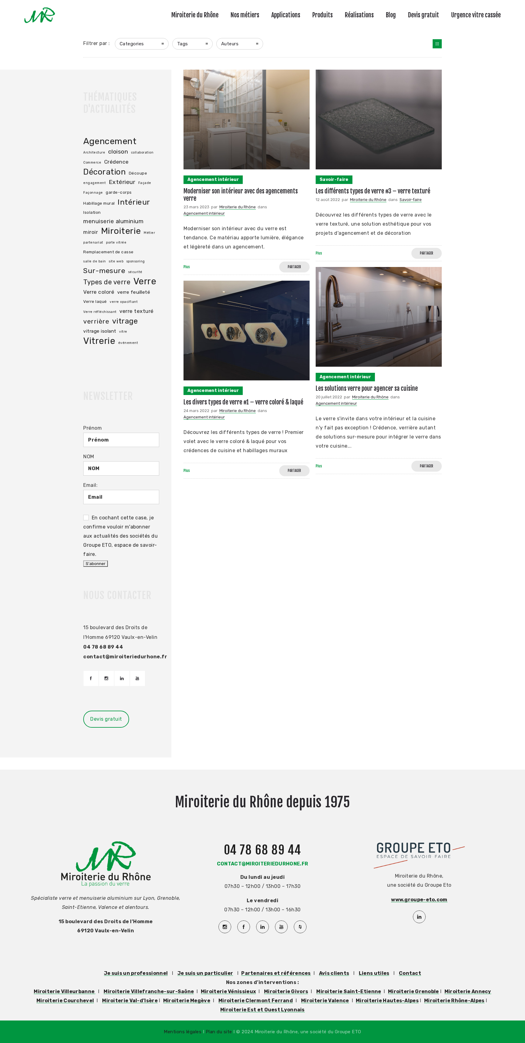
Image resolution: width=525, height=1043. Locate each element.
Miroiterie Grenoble (413, 991)
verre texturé (136, 311)
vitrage (125, 321)
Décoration (104, 171)
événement (128, 343)
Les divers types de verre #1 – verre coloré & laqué (243, 402)
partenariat (93, 242)
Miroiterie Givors (286, 991)
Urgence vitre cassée (476, 15)
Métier (149, 233)
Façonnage (93, 193)
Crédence (116, 162)
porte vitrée (116, 242)
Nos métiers (245, 15)
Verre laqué (95, 301)
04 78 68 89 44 (262, 850)
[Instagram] (106, 678)
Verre (144, 281)
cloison (118, 151)
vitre (123, 332)
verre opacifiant (124, 302)
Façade (144, 183)
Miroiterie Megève (186, 1000)
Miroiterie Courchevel (65, 1000)
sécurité (135, 272)
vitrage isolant (99, 331)
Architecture (94, 152)
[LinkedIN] (121, 678)
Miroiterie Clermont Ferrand (255, 1000)
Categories (132, 44)
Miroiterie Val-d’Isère (130, 1000)
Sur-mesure (104, 270)
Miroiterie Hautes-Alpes (387, 1000)
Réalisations (359, 15)
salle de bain (94, 261)
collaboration (142, 152)
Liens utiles (374, 973)
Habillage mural (99, 203)
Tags (182, 44)
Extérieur (122, 181)
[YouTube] (137, 678)
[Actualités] (437, 43)
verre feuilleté (133, 292)
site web (116, 261)
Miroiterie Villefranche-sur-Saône (149, 991)
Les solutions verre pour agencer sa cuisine (367, 388)
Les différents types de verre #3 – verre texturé (373, 191)
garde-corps (119, 192)
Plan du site (219, 1031)
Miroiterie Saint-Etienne (348, 991)
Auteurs (230, 44)
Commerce (92, 163)
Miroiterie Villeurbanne (64, 991)
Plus (187, 267)
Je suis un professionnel (136, 973)
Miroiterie (121, 230)
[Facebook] (90, 678)
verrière (96, 321)
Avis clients (334, 973)
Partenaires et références (276, 973)
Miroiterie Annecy (467, 991)
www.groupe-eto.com (419, 900)
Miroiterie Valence (325, 1000)
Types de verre (106, 282)
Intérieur (134, 201)
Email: (90, 485)
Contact (410, 973)
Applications (285, 15)
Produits (322, 15)
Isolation (92, 212)
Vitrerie (99, 340)
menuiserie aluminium (113, 221)
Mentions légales (183, 1031)
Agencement (109, 141)
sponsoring (135, 261)
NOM (88, 456)
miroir (90, 232)
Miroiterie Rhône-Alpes (454, 1000)
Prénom (92, 428)
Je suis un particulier (205, 973)
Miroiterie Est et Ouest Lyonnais (262, 1010)
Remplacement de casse (108, 251)
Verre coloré (98, 292)
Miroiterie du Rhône (194, 15)
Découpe (138, 173)
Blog (391, 15)
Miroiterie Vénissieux (228, 991)
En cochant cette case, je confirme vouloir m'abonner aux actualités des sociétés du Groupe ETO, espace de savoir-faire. (120, 536)
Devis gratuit (423, 15)
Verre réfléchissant (100, 312)
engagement (94, 183)
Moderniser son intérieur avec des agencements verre (241, 194)
